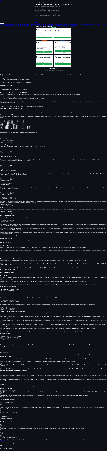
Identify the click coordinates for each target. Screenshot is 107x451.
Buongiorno (3, 0)
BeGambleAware (10, 443)
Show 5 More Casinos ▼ (53, 68)
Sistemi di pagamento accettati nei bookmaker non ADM (28, 25)
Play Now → (53, 37)
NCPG (14, 443)
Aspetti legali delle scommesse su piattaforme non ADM (38, 24)
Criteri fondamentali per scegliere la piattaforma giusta (70, 24)
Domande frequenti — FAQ (75, 25)
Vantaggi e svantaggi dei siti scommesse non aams (7, 24)
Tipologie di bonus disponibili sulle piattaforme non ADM (13, 25)
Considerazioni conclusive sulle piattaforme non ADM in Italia (62, 25)
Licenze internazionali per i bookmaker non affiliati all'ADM (22, 24)
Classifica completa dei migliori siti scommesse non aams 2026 (54, 24)
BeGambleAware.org (60, 70)
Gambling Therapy (4, 443)
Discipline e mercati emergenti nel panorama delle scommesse (45, 25)
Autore (1, 1)
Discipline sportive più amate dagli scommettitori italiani (85, 24)
